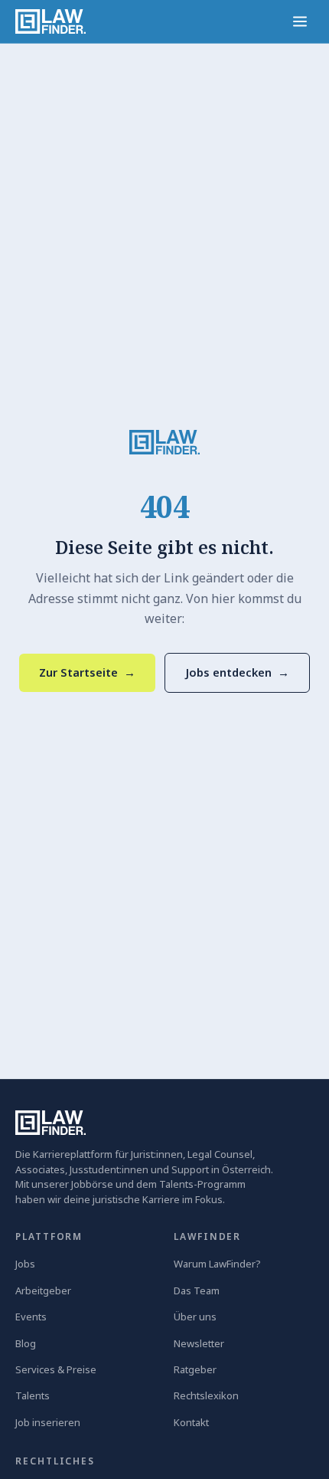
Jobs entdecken (237, 672)
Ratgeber (195, 1369)
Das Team (197, 1290)
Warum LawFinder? (217, 1264)
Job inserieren (47, 1422)
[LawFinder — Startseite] (50, 21)
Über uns (195, 1316)
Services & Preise (55, 1369)
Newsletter (199, 1343)
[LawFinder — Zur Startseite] (164, 442)
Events (31, 1316)
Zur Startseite (87, 672)
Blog (25, 1343)
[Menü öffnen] (300, 21)
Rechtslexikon (206, 1395)
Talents (32, 1395)
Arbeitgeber (43, 1290)
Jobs (25, 1264)
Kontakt (191, 1422)
